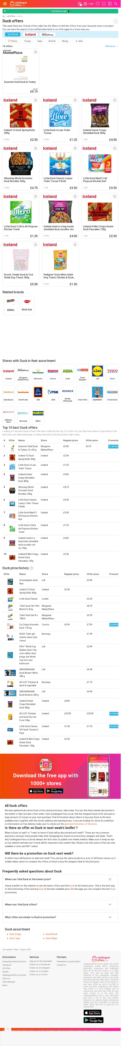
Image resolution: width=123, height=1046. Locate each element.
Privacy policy (82, 1030)
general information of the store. (80, 824)
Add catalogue (8, 982)
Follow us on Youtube (39, 971)
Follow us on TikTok (38, 974)
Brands (5, 972)
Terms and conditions (65, 1030)
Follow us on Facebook (40, 964)
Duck (71, 885)
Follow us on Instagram (40, 968)
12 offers (7, 46)
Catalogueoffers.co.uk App (14, 975)
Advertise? (7, 965)
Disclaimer (50, 1030)
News (4, 985)
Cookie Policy (95, 1030)
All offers (11, 16)
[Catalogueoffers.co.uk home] (18, 4)
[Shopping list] (110, 3)
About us (6, 978)
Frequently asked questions (14, 961)
